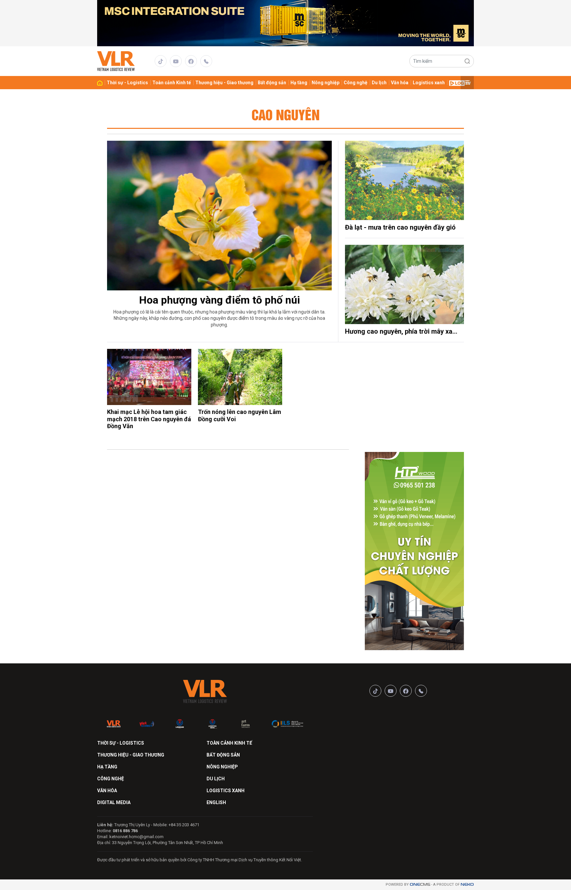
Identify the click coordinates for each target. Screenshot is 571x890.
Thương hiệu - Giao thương (224, 82)
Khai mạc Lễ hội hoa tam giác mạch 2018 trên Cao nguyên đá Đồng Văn (149, 418)
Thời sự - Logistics (127, 82)
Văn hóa (399, 82)
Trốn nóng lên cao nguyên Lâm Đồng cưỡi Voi (239, 415)
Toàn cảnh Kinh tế (171, 82)
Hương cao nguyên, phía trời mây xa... (401, 331)
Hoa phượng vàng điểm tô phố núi (219, 300)
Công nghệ (355, 82)
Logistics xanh (429, 82)
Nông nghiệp (325, 82)
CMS (420, 884)
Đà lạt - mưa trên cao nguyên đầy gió (400, 227)
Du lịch (379, 82)
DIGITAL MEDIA (114, 802)
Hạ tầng (298, 82)
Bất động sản (272, 82)
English (216, 802)
